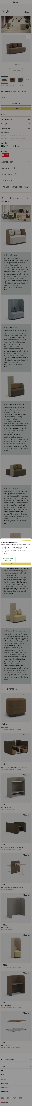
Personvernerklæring (25, 540)
